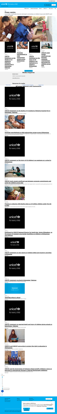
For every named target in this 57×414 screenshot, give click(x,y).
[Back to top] (6, 389)
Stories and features (7, 401)
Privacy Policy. (44, 406)
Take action (31, 398)
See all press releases (28, 70)
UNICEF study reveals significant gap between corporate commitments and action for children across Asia (46, 59)
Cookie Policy (39, 406)
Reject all (50, 408)
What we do (6, 399)
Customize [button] (26, 410)
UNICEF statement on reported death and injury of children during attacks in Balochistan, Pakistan (28, 325)
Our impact (18, 399)
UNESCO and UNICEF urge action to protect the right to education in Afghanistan (26, 347)
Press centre (48, 4)
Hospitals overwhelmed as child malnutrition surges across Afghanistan (22, 57)
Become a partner (31, 399)
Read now (6, 69)
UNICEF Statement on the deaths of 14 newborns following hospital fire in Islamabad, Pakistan (10, 62)
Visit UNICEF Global (52, 1)
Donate (54, 4)
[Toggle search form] (55, 8)
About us (18, 398)
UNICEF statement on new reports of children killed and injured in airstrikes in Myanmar (28, 253)
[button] (2, 391)
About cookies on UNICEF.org (29, 403)
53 (2, 386)
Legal (51, 403)
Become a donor (49, 398)
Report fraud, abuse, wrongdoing (48, 404)
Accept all (26, 408)
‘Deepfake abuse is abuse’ (13, 297)
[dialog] (38, 406)
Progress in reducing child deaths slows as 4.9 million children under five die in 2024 (28, 204)
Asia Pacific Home (7, 398)
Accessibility (50, 405)
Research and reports (8, 400)
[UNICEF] (9, 4)
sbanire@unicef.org (15, 78)
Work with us (31, 400)
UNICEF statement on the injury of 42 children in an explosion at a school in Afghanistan (34, 61)
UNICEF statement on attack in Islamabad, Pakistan (20, 280)
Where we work (19, 400)
